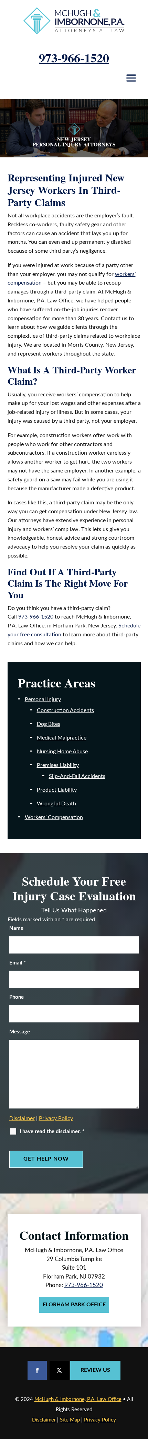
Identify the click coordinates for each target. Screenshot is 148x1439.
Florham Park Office (74, 1304)
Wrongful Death (56, 803)
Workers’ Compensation (54, 817)
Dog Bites (48, 724)
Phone (16, 997)
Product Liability (57, 790)
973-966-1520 (74, 58)
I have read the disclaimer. (52, 1131)
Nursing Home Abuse (62, 751)
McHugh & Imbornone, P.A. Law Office (77, 1399)
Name (16, 928)
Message (19, 1031)
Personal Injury (43, 699)
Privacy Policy (56, 1118)
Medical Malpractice (61, 738)
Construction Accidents (65, 710)
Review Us (95, 1370)
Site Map (70, 1420)
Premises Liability (58, 765)
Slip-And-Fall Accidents (77, 776)
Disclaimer (22, 1118)
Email (17, 963)
